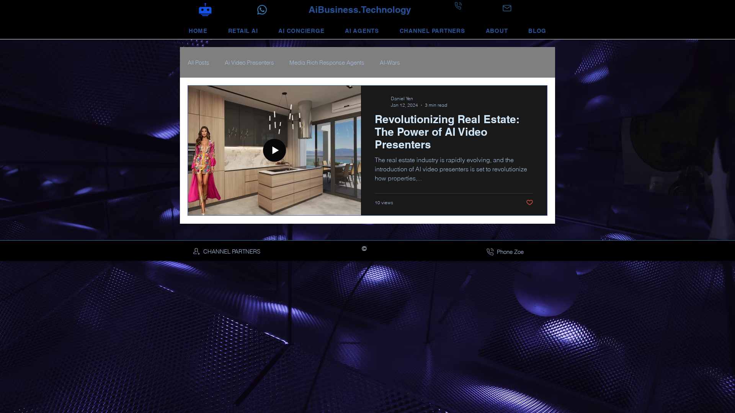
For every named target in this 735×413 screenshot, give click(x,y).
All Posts (198, 62)
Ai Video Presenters (249, 62)
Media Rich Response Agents (326, 62)
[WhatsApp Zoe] (262, 10)
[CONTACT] (507, 8)
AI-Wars (390, 62)
